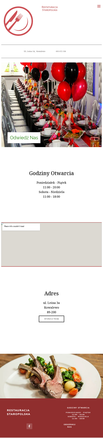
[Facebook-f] (29, 426)
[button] (4, 104)
